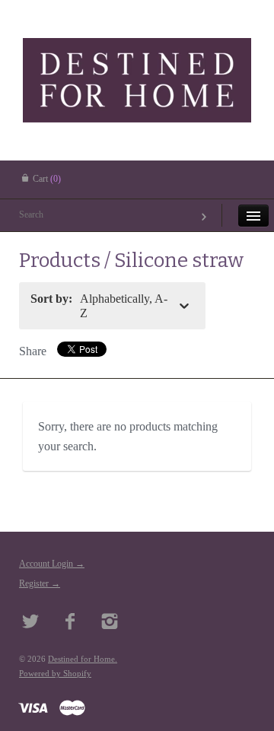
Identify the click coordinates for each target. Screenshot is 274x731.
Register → (39, 583)
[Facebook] (70, 623)
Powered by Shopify (55, 673)
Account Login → (51, 563)
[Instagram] (110, 623)
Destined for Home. (82, 658)
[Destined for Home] (137, 57)
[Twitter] (31, 623)
